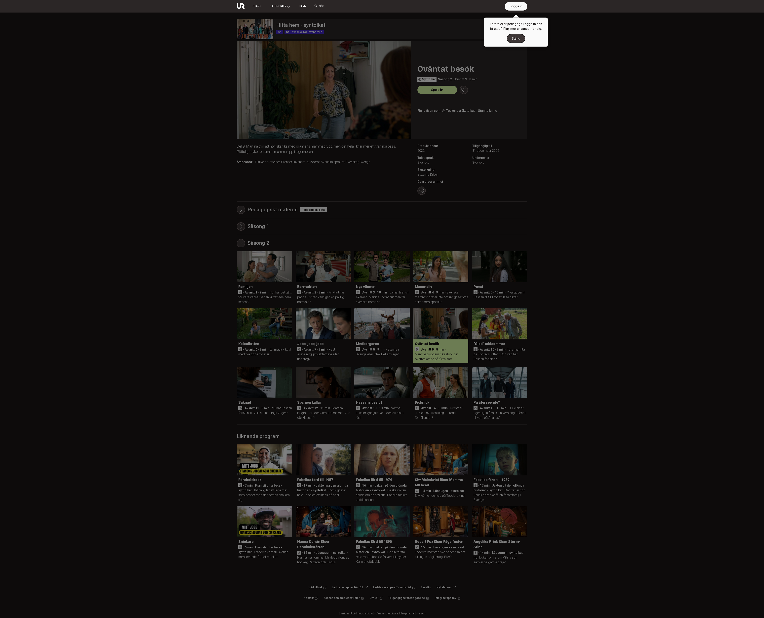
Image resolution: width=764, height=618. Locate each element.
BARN (302, 6)
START (257, 6)
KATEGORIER (278, 6)
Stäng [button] (516, 38)
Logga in (516, 6)
